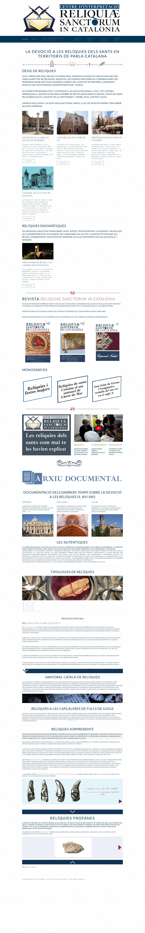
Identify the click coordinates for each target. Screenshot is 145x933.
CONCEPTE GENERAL (30, 603)
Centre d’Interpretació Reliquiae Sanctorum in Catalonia (52, 39)
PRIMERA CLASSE (29, 605)
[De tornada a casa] (72, 18)
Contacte (34, 39)
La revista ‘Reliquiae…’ (104, 39)
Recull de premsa (77, 39)
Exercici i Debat (118, 39)
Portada (25, 39)
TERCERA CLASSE (29, 609)
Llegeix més (28, 161)
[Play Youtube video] (98, 428)
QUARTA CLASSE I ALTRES (32, 611)
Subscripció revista (91, 39)
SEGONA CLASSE (29, 607)
